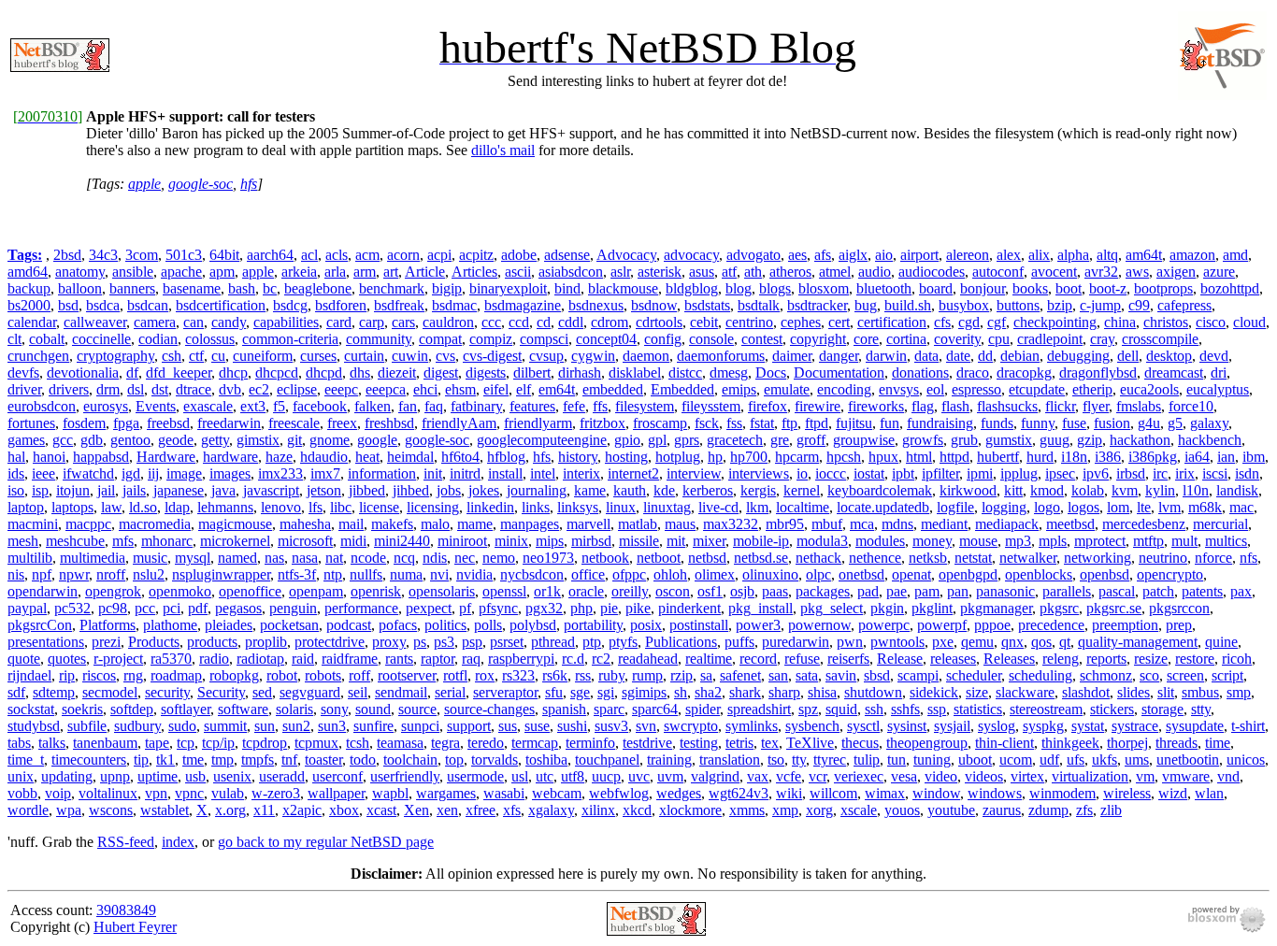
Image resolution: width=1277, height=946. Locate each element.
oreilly (629, 591)
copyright (818, 339)
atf (729, 272)
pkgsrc (1059, 608)
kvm (1125, 490)
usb (195, 776)
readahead (648, 658)
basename (192, 288)
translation (729, 759)
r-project (118, 658)
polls (488, 625)
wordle (28, 810)
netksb (928, 558)
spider (702, 709)
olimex (715, 574)
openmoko (180, 591)
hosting (626, 457)
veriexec (858, 776)
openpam (316, 591)
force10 (1191, 406)
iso (15, 490)
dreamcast (1173, 372)
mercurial (1220, 524)
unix (20, 776)
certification (891, 322)
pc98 (112, 608)
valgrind (715, 776)
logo (1047, 507)
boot (1068, 288)
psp (472, 642)
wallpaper (336, 793)
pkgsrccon (1179, 608)
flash (955, 406)
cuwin (410, 356)
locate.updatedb (883, 507)
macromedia (155, 524)
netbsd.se (761, 558)
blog (738, 288)
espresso (976, 389)
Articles (474, 272)
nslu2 (149, 574)
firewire (817, 406)
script (1227, 675)
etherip (1092, 389)
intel (542, 473)
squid (841, 709)
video (941, 776)
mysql (192, 558)
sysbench (812, 726)
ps (419, 642)
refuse (802, 658)
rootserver (407, 675)
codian (158, 339)
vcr (817, 776)
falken (372, 406)
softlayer (185, 709)
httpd (954, 457)
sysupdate (1195, 726)
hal (16, 457)
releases (953, 658)
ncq (404, 558)
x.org (230, 810)
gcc (62, 440)
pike (638, 608)
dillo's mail (503, 150)
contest (761, 339)
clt (14, 339)
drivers (69, 389)
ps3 (444, 642)
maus (680, 524)
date (958, 356)
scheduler (973, 675)
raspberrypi (521, 658)
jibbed (367, 490)
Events (156, 406)
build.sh (907, 305)
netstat (973, 558)
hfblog (506, 457)
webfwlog (619, 793)
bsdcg (290, 305)
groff (810, 440)
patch (1158, 591)
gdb (91, 440)
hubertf (998, 457)
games (26, 440)
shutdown (873, 692)
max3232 (730, 524)
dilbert (532, 372)
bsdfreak (399, 305)
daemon (646, 356)
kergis (758, 490)
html (919, 457)
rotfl (455, 675)
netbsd (707, 558)
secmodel (109, 692)
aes (797, 255)
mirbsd (591, 541)
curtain (364, 356)
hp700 (749, 457)
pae (896, 591)
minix (511, 541)
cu (218, 356)
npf (41, 574)
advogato (753, 255)
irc (1160, 473)
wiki (789, 793)
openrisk (376, 591)
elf (523, 389)
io (802, 473)
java (223, 490)
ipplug (1019, 473)
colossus (210, 339)
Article (425, 272)
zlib (1111, 810)
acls (336, 255)
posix (646, 625)
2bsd (67, 255)
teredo (485, 743)
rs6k (554, 675)
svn (646, 726)
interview (694, 473)
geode (176, 440)
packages (823, 591)
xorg (819, 810)
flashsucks (1007, 406)
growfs (922, 440)
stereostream (1046, 709)
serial (450, 692)
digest (440, 372)
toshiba (546, 759)
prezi (106, 642)
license (379, 507)
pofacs (398, 625)
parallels (1066, 591)
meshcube (75, 541)
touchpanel (607, 759)
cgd (969, 322)
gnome (329, 440)
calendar (31, 322)
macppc (88, 524)
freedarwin (229, 423)
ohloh (670, 574)
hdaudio (324, 457)
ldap (177, 507)
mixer (709, 541)
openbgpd (968, 574)
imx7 (325, 473)
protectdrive (329, 642)
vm (1145, 776)
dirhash (579, 372)
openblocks (1038, 574)
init (432, 473)
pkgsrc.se (1113, 608)
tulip (867, 759)
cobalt (47, 339)
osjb (742, 591)
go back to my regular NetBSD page (326, 842)
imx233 (280, 473)
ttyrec (829, 759)
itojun (73, 490)
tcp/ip (218, 743)
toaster (323, 759)
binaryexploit (508, 288)
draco (972, 372)
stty (1201, 709)
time (1217, 743)
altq (1107, 255)
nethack (818, 558)
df (132, 372)
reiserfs (848, 658)
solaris (294, 709)
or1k (547, 591)
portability (593, 625)
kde (664, 490)
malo (435, 524)
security (167, 692)
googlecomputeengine (542, 440)
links (536, 507)
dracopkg (1024, 372)
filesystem (644, 406)
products (212, 642)
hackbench (1209, 440)
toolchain (410, 759)
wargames (446, 793)
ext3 (252, 406)
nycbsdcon (532, 574)
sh (680, 692)
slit (1165, 692)
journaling (537, 490)
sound (373, 709)
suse (537, 726)
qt (1064, 642)
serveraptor (505, 692)
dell (1128, 356)
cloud (1249, 322)
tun (896, 759)
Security (221, 692)
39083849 (126, 910)
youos (902, 810)
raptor (437, 658)
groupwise (864, 440)
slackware (1025, 692)
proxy (389, 642)
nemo (498, 558)
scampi (918, 675)
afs (822, 255)
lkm (757, 507)
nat (334, 558)
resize (1151, 658)
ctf (196, 356)
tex (770, 743)
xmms (747, 810)
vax (757, 776)
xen (447, 810)
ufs (1075, 759)
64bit (224, 255)
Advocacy (626, 255)
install (505, 473)
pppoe (992, 625)
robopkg (234, 675)
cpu (999, 339)
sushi (572, 726)
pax (1241, 591)
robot (281, 675)
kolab (1087, 490)
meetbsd (1070, 524)
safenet (740, 675)
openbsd (1104, 574)
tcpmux (316, 743)
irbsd (1130, 473)
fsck (707, 423)
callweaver (95, 322)
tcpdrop (264, 743)
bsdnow (654, 305)
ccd (519, 322)
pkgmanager (996, 608)
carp (371, 322)
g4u (1149, 423)
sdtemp (54, 692)
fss (734, 423)
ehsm (460, 389)
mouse (978, 541)
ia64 (1197, 457)
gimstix (258, 440)
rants (399, 658)
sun (264, 726)
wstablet (164, 810)
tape (157, 743)
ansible (132, 272)
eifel (496, 389)
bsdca (103, 305)
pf (465, 608)
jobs (449, 490)
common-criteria (290, 339)
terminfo (590, 743)
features (532, 406)
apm (222, 272)
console (711, 339)
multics (1226, 541)
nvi (439, 574)
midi (353, 541)
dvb (230, 389)
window (936, 793)
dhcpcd (276, 372)
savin (840, 675)
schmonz (1106, 675)
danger (838, 356)
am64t (1144, 255)
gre (779, 440)
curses (318, 356)
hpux (883, 457)
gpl (657, 440)
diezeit (397, 372)
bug (865, 305)
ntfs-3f (297, 574)
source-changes (489, 709)
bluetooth (883, 288)
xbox (344, 810)
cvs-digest (492, 356)
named (237, 558)
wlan (1209, 793)
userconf (337, 776)
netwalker (1027, 558)
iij (153, 473)
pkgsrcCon (39, 625)
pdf (198, 608)
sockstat (30, 709)
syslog (996, 726)
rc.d (573, 658)
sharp (784, 692)
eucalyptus (1217, 389)
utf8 (572, 776)
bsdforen (340, 305)
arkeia (299, 272)
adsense (567, 255)
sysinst (906, 726)
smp (1239, 692)
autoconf (998, 272)
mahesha (305, 524)
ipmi (980, 473)
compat (440, 339)
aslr (620, 272)
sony (334, 709)
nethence (875, 558)
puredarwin (795, 642)
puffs (739, 642)
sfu (554, 692)
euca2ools (1149, 389)
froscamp (660, 423)
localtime (802, 507)
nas (274, 558)
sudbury (137, 726)
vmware (1186, 776)
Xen (416, 810)
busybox (964, 305)
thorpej (1127, 743)
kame (590, 490)
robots (323, 675)
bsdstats (707, 305)
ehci (425, 389)
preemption (1125, 625)
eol (935, 389)
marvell (588, 524)
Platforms (107, 625)
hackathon (1140, 440)
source (417, 709)
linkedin (490, 507)
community (378, 339)
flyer (1096, 406)
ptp (591, 642)
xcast (381, 810)
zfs (1084, 810)
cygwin (593, 356)
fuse (1074, 423)
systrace (1135, 726)
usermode (475, 776)
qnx (1012, 642)
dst (159, 389)
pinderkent (689, 608)
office (588, 574)
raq (471, 658)
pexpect (429, 608)
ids (15, 473)
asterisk (660, 272)
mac (1241, 507)
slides (1133, 692)
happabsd (101, 457)
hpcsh (843, 457)
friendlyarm (538, 423)
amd (1235, 255)
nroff (110, 574)
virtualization (1090, 776)
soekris (82, 709)
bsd (68, 305)
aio (884, 255)
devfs (23, 372)
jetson (324, 490)
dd (985, 356)
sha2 (708, 692)
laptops (72, 507)
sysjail (952, 726)
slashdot (1086, 692)
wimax (885, 793)
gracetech (735, 440)
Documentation (839, 372)
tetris (739, 743)
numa (406, 574)
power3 (758, 625)
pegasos (238, 608)
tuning (932, 759)
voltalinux (108, 793)
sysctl (863, 726)
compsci (544, 339)
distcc (685, 372)
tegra (445, 743)
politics (445, 625)
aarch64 (270, 255)
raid (303, 658)
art (390, 272)
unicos (1246, 759)
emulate (787, 389)
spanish (564, 709)
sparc (609, 709)
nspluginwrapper (221, 574)
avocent (1054, 272)
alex (1009, 255)
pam (927, 591)
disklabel (635, 372)
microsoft (305, 541)
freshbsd (389, 423)
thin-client (1004, 743)
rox (485, 675)
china (1120, 322)
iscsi (1214, 473)
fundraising (940, 423)
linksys (577, 507)
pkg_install (760, 608)
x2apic (302, 810)
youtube (951, 810)
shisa (822, 692)
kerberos (707, 490)
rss (583, 675)
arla (335, 272)
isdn (1247, 473)
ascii (518, 272)
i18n (1074, 457)
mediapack (1007, 524)
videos (984, 776)
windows (995, 793)
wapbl (390, 793)
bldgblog (692, 288)
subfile (87, 726)
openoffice (250, 591)
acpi (439, 255)
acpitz (476, 255)
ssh (874, 709)
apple (144, 184)
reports (1106, 658)
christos (1165, 322)
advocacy (691, 255)
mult (1184, 541)
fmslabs (1138, 406)
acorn (403, 255)
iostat (869, 473)
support (469, 726)
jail (106, 490)
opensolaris (442, 591)
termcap (534, 743)
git (294, 440)
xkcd (637, 810)
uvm (670, 776)
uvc (639, 776)
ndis (435, 558)
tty (799, 759)
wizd (1172, 793)
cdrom (609, 322)
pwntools (897, 642)
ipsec (1060, 473)
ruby (611, 675)
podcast (348, 625)
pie (609, 608)
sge (580, 692)
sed (262, 692)
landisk (1237, 490)
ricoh (1237, 658)
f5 (279, 406)
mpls (1053, 541)
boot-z (1107, 288)
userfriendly (404, 776)
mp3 (1018, 541)
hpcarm (797, 457)
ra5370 (171, 658)
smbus (1200, 692)
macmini (32, 524)
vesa (904, 776)
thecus (860, 743)
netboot (659, 558)
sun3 (332, 726)
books (1030, 288)
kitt (1013, 490)
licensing (433, 507)
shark (745, 692)
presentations (45, 642)
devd (1213, 356)
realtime (708, 658)
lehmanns (225, 507)
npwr (74, 574)
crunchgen (38, 356)
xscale (858, 810)
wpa (68, 810)
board (936, 288)
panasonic (1005, 591)
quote (23, 658)
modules (880, 541)
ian (1226, 457)
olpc (818, 574)
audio (874, 272)
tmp (222, 759)
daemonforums (721, 356)
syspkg (1043, 726)
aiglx (853, 255)
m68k (1205, 507)
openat (911, 574)
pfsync (498, 608)
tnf (289, 759)
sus (507, 726)
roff (359, 675)
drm (108, 389)
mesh (22, 541)
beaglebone (318, 288)
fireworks (876, 406)
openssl (504, 591)
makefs (392, 524)
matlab (637, 524)
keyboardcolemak (879, 490)
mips (550, 541)
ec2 (259, 389)
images (230, 473)
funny (1038, 423)
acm (367, 255)
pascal (1116, 591)
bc (270, 288)
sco (1149, 675)
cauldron (448, 322)
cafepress (1184, 305)
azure (1219, 272)
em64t (556, 389)
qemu (977, 642)
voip (58, 793)
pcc (145, 608)
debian (1020, 356)
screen (1185, 675)
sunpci (420, 726)
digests (486, 372)
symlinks (751, 726)
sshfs (905, 709)
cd (544, 322)
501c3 (183, 255)
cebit (704, 322)
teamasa (400, 743)
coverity (957, 339)
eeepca (386, 389)
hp (715, 457)
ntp (332, 574)
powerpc (884, 625)
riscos (99, 675)
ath (753, 272)
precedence (1051, 625)
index (178, 842)
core (866, 339)
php (581, 608)
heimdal (410, 457)
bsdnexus (596, 305)
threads (1176, 743)
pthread (553, 642)
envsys (899, 389)
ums (1137, 759)
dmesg (729, 372)
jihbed (411, 490)
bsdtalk (759, 305)
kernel (801, 490)
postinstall (698, 625)
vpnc (189, 793)
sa (706, 675)
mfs (123, 541)
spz (808, 709)
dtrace (193, 389)
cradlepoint (1050, 339)
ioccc (830, 473)
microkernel (235, 541)
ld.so (143, 507)
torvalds (494, 759)
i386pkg (1152, 457)
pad (868, 591)
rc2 (601, 658)
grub (964, 440)
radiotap (260, 658)
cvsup (546, 356)
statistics (978, 709)
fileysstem (711, 406)
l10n (1196, 490)
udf (1049, 759)
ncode (368, 558)
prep (1179, 625)
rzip (681, 675)
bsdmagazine (522, 305)
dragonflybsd (1098, 372)
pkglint (932, 608)
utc (544, 776)
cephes (801, 322)
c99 (1139, 305)
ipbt (903, 473)
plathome (170, 625)
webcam (556, 793)
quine (1221, 642)
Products (153, 642)
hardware (230, 457)
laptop (25, 507)
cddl (570, 322)
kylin (1160, 490)
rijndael (29, 675)
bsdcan (147, 305)
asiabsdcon (570, 272)
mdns (897, 524)
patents (1202, 591)
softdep (131, 709)
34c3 (103, 255)
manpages (529, 524)
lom (1118, 507)
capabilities (286, 322)
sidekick (934, 692)
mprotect (1100, 541)
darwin (886, 356)
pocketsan (289, 625)
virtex (1027, 776)
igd (131, 473)
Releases (1009, 658)
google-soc (200, 184)
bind (567, 288)
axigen (1176, 272)
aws (1137, 272)
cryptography (115, 356)
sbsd (877, 675)
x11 (264, 810)
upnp (115, 776)
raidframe (350, 658)
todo (363, 759)
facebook (320, 406)
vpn (156, 793)
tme (193, 759)
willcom (833, 793)
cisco (1211, 322)
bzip (1059, 305)
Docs (770, 372)
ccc (491, 322)
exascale (208, 406)
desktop (1169, 356)
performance (361, 608)
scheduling (1040, 675)
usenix (232, 776)
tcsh (357, 743)
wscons (111, 810)
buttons (1018, 305)
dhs (360, 372)
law (111, 507)
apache (181, 272)
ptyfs (623, 642)
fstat (762, 423)
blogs (775, 288)
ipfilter (940, 473)
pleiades (228, 625)
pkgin (887, 608)
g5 (1175, 423)
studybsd (33, 726)
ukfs (1104, 759)
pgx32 (544, 608)
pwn (850, 642)
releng (1060, 658)
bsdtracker (817, 305)
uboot (975, 759)
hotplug (677, 457)
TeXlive (810, 743)
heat (367, 457)
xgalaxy (551, 810)
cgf (996, 322)
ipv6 (1096, 473)
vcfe (788, 776)
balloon (80, 288)
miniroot (462, 541)
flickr (1060, 406)
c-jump (1100, 305)
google (377, 440)
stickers (1112, 709)
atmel (835, 272)
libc (341, 507)
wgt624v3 (738, 793)
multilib (29, 558)
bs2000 (28, 305)
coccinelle (101, 339)
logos (1083, 507)
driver (24, 389)
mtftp (1148, 541)
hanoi (49, 457)
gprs (686, 440)
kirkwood (968, 490)
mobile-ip (761, 541)
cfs (942, 322)
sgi (605, 692)
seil (357, 692)
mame (475, 524)
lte (1144, 507)
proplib (266, 642)
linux (621, 507)
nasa (305, 558)
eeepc (341, 389)
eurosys (105, 406)
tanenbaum (105, 743)
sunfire (373, 726)
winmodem (1062, 793)
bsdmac (454, 305)
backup (28, 288)
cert (839, 322)
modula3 (822, 541)
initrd (465, 473)
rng (133, 675)
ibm (1253, 457)
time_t (25, 759)
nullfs (366, 574)
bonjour (982, 288)
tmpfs (257, 759)
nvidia (474, 574)
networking (1097, 558)
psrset (507, 642)
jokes (483, 490)
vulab (227, 793)
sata (807, 675)
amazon (1192, 255)
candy (228, 322)
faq (433, 406)
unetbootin (1187, 759)
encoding (844, 389)
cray (1102, 339)
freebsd (168, 423)
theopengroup (927, 743)
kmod (1047, 490)
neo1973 (548, 558)
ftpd (816, 423)
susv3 (611, 726)
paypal (27, 608)
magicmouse (235, 524)
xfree (480, 810)
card (339, 322)
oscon (672, 591)
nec (464, 558)
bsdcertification (220, 305)
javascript (271, 490)
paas (775, 591)
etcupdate (1037, 389)
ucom (1015, 759)
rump (647, 675)
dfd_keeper (178, 372)
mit (676, 541)
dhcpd (324, 372)
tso (776, 759)
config (663, 339)
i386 (1108, 457)
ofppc (629, 574)
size (977, 692)
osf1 (710, 591)
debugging (1078, 356)
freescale (294, 423)
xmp (785, 810)
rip (67, 675)
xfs (512, 810)
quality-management (1138, 642)
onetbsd (861, 574)
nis (15, 574)
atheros (790, 272)
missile (639, 541)
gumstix (1008, 440)
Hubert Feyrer (135, 927)
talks (51, 743)
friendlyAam (459, 423)
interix (581, 473)
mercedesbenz (1143, 524)
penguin (293, 608)
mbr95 (785, 524)
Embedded (682, 389)
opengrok (113, 591)
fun (889, 423)
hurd (1040, 457)
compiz (490, 339)
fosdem (84, 423)
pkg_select (831, 608)
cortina (906, 339)
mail (351, 524)
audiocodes (931, 272)
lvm (1169, 507)
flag (922, 406)
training (669, 759)
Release (900, 658)
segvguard (310, 692)
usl (519, 776)
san (778, 675)
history (577, 457)
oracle (586, 591)
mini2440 (402, 541)
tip (141, 759)
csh (171, 356)
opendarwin (42, 591)
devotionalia (83, 372)
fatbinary (476, 406)
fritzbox (602, 423)
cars (403, 322)
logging (1004, 507)
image (184, 473)
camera (155, 322)
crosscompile (1160, 339)
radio (214, 658)
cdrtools (659, 322)
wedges (678, 793)
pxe (943, 642)
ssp (936, 709)
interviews (758, 473)
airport (919, 255)
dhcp (233, 372)
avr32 (1101, 272)
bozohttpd (1229, 288)
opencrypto (1170, 574)
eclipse (297, 389)
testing (699, 743)
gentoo (130, 440)
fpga (126, 423)
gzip (1089, 440)
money (932, 541)
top (454, 759)
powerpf (942, 625)
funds (997, 423)
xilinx (598, 810)
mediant (944, 524)
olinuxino (770, 574)
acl (309, 255)
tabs (19, 743)
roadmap (176, 675)
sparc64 (655, 709)
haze (279, 457)
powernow (819, 625)
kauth (629, 490)
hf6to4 (460, 457)
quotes (67, 658)
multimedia (92, 558)
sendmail (401, 692)
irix (1185, 473)
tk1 (165, 759)
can (193, 322)
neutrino (1163, 558)
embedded (612, 389)
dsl (135, 389)
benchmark (391, 288)
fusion (1112, 423)
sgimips (644, 692)
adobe (519, 255)
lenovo (281, 507)
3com (141, 255)
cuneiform (263, 356)
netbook (605, 558)
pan (958, 591)
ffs (600, 406)
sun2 (296, 726)
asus (701, 272)
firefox (767, 406)
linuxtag (667, 507)
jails (134, 490)
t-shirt (1248, 726)
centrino (749, 322)
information (382, 473)
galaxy (1209, 423)
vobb (22, 793)
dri (1219, 372)
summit (225, 726)
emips (739, 389)
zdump (1048, 810)
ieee (43, 473)
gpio (627, 440)
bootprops (1163, 288)
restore (1194, 658)
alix (1039, 255)
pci (171, 608)
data (926, 356)
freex (342, 423)
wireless (1127, 793)
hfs (248, 184)
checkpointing (1055, 322)
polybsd (532, 625)
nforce (1213, 558)
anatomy (80, 272)
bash (241, 288)
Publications (681, 642)
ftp (789, 423)
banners (132, 288)
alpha (1073, 255)
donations (920, 372)
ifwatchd (88, 473)
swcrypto (691, 726)
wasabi (503, 793)
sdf (16, 692)
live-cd (718, 507)
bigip (447, 288)
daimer (791, 356)
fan (407, 406)
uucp (606, 776)
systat (1087, 726)
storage (1162, 709)
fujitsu (854, 423)
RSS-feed (125, 842)
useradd (282, 776)
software (243, 709)
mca (862, 524)
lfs (315, 507)
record (758, 658)
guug (1054, 440)
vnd (1228, 776)
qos (1041, 642)
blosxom (823, 288)
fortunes (31, 423)
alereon (967, 255)
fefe (574, 406)
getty (215, 440)
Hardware (165, 457)
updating (67, 776)
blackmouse (623, 288)
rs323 (518, 675)
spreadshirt (759, 709)
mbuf (826, 524)
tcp (185, 743)
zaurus (1002, 810)
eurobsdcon (41, 406)
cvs (445, 356)
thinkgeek (1070, 743)
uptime (157, 776)
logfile (955, 507)
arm (364, 272)
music (150, 558)
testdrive (647, 743)
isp (40, 490)
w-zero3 (275, 793)
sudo (182, 726)
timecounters (88, 759)
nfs (1248, 558)
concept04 (606, 339)
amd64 (27, 272)
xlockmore (690, 810)
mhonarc (167, 541)
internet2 (633, 473)
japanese (178, 490)
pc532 (72, 608)
